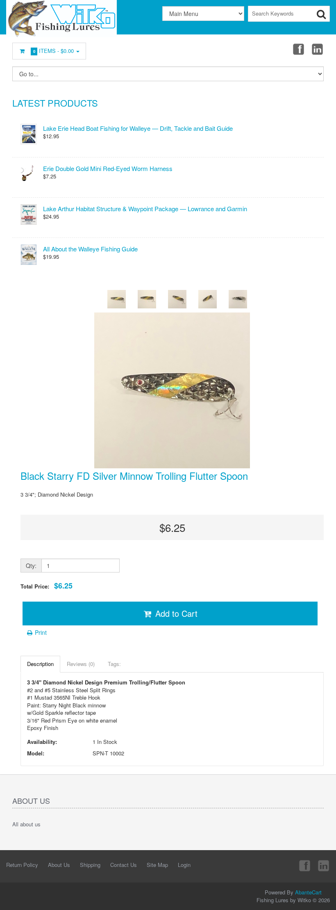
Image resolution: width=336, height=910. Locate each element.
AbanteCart (308, 892)
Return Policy (22, 865)
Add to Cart (175, 613)
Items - (53, 51)
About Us (59, 865)
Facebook (298, 49)
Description (40, 664)
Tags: (114, 664)
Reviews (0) (81, 664)
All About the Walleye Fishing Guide (90, 248)
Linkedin (318, 49)
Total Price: (46, 586)
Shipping (90, 865)
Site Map (157, 865)
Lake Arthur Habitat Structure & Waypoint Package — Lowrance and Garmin (145, 208)
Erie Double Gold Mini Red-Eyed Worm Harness (108, 168)
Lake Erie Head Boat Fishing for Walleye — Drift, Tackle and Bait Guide (138, 128)
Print (40, 632)
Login (184, 865)
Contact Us (123, 865)
